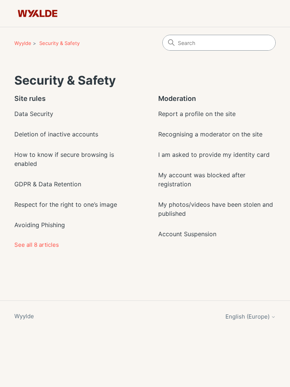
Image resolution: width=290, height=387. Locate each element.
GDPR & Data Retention (47, 184)
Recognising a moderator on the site (210, 134)
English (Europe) (248, 316)
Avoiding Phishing (39, 225)
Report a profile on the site (197, 114)
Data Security (33, 114)
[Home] (37, 13)
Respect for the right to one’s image (65, 204)
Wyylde (22, 43)
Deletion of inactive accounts (56, 134)
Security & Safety (59, 43)
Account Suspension (187, 234)
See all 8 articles (36, 244)
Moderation (177, 98)
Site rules (30, 98)
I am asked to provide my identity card (214, 154)
